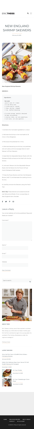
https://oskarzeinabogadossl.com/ (11, 402)
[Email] (13, 202)
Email (4, 253)
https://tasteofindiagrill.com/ (15, 1)
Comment (5, 220)
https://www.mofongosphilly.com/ (10, 3)
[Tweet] (6, 202)
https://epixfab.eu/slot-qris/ (9, 398)
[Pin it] (9, 202)
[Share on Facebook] (2, 202)
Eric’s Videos (26, 419)
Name (4, 245)
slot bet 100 (3, 1)
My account (21, 421)
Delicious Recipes (14, 419)
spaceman (5, 407)
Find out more (6, 342)
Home (5, 419)
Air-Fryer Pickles (17, 370)
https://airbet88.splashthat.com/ (9, 6)
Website (4, 262)
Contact (12, 421)
